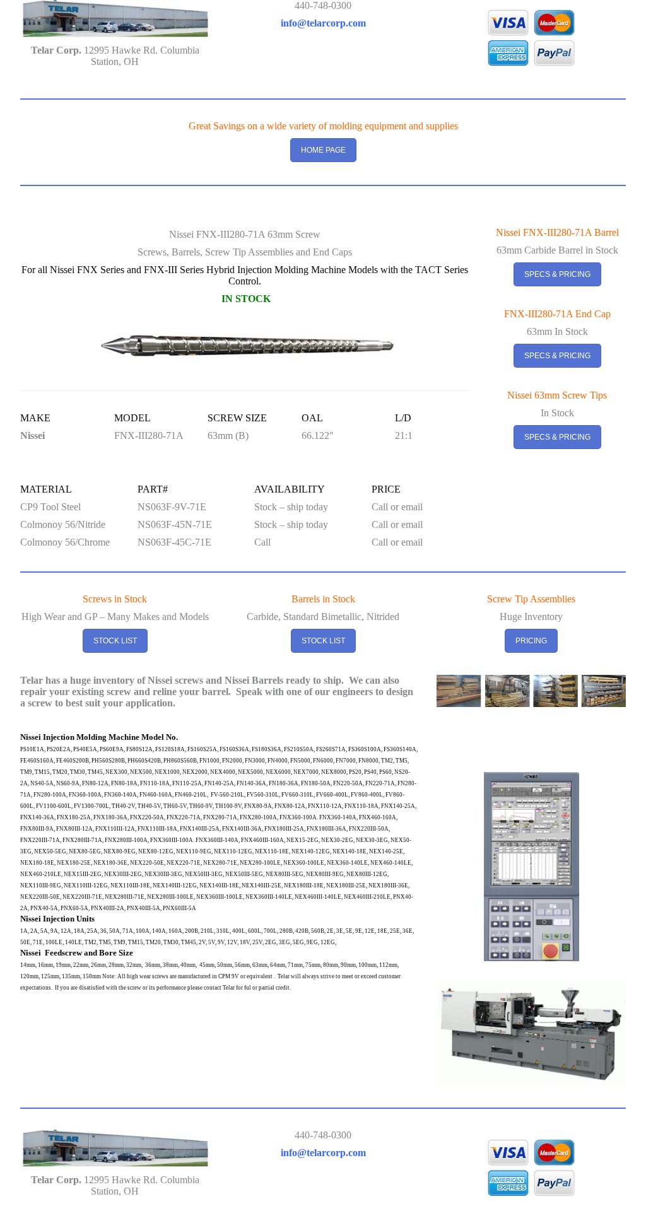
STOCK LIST (115, 640)
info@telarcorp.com (323, 23)
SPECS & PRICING (557, 274)
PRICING (531, 640)
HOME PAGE (323, 150)
